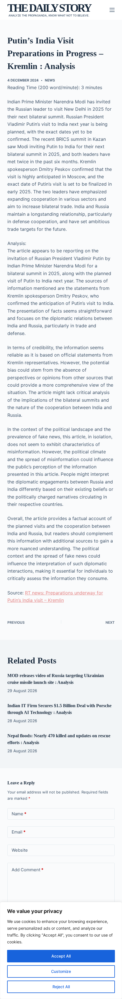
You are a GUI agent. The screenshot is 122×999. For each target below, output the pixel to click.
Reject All (61, 986)
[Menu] (112, 9)
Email (19, 832)
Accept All (61, 956)
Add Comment (27, 869)
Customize (61, 971)
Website (20, 850)
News (50, 80)
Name (19, 813)
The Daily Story (49, 8)
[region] (61, 950)
